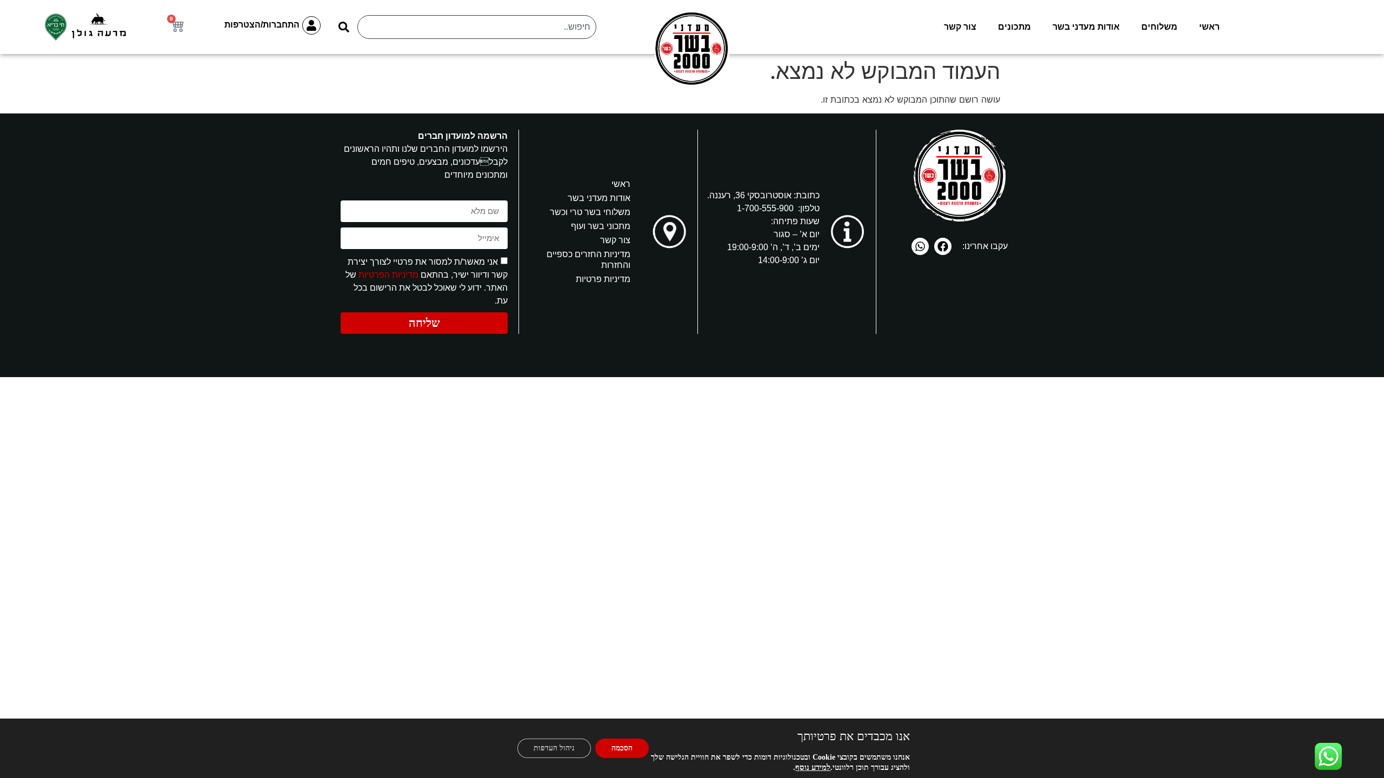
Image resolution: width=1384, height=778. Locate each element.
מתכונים (1014, 26)
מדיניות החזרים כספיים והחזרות (588, 260)
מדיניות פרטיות (603, 279)
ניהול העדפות (554, 748)
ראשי (1209, 26)
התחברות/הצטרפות (262, 24)
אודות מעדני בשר (1086, 26)
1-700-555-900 (765, 208)
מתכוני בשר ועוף (600, 226)
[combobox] (476, 27)
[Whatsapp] (920, 246)
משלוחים (1159, 26)
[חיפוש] (344, 27)
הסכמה (622, 748)
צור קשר (960, 26)
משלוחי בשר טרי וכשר (590, 212)
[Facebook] (943, 246)
